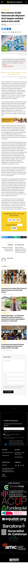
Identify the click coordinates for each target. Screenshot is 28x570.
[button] (14, 409)
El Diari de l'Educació (19, 457)
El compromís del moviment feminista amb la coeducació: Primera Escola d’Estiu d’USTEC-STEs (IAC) (12, 346)
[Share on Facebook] (7, 29)
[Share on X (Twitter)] (2, 29)
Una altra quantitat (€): (11, 225)
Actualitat (5, 10)
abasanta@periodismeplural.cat (8, 468)
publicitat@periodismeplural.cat (8, 471)
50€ (18, 220)
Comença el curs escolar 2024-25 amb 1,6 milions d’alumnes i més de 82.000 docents (14, 290)
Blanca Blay (3, 24)
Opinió (10, 245)
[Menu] (2, 2)
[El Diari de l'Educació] (14, 2)
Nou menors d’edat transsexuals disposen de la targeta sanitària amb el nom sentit (13, 17)
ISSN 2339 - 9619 (5, 455)
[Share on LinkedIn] (10, 29)
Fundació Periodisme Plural (7, 452)
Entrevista (5, 313)
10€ (9, 220)
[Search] (26, 2)
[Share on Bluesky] (5, 29)
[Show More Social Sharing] (12, 29)
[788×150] (14, 122)
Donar (14, 228)
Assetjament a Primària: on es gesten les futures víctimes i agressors (7, 249)
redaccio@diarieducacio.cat (7, 470)
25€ (14, 220)
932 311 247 (4, 476)
